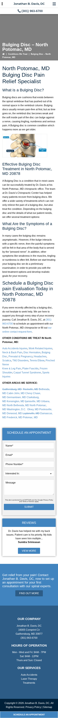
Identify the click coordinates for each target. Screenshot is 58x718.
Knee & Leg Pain (11, 368)
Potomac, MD (30, 417)
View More (29, 550)
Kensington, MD (15, 401)
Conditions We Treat (17, 54)
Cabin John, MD (16, 393)
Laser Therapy (29, 678)
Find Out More (29, 593)
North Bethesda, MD (18, 405)
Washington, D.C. (17, 409)
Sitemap (47, 707)
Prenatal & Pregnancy (20, 356)
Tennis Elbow (37, 360)
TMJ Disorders (20, 360)
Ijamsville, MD (33, 401)
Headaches (40, 356)
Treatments (29, 683)
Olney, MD (33, 409)
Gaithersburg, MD (12, 389)
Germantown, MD (16, 397)
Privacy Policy (48, 500)
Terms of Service (28, 501)
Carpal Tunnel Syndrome (27, 372)
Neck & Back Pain (12, 352)
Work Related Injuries (40, 348)
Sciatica (6, 360)
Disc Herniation (32, 352)
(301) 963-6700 (32, 11)
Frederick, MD (14, 417)
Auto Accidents (29, 674)
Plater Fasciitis (30, 368)
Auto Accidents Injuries (14, 348)
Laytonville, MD (31, 413)
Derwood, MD (14, 413)
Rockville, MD (30, 389)
